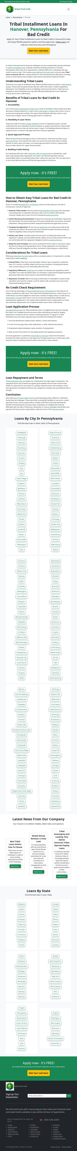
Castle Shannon (55, 709)
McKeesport (55, 499)
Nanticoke (55, 591)
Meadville (21, 622)
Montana (21, 992)
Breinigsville (21, 735)
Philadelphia (21, 433)
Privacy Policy (35, 1134)
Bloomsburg (21, 627)
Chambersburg (55, 448)
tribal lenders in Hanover (39, 336)
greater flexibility (32, 124)
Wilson (55, 735)
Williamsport (21, 545)
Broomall (55, 586)
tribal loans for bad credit (23, 256)
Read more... (15, 866)
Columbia (55, 612)
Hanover (55, 509)
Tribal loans (31, 270)
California (21, 924)
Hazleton (21, 524)
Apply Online (12, 1127)
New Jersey (55, 966)
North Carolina (55, 981)
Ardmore (21, 566)
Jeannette (21, 786)
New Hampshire (55, 961)
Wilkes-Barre (21, 504)
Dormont (55, 740)
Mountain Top (22, 658)
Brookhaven (55, 720)
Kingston (21, 602)
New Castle (55, 453)
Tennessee (21, 1033)
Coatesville (21, 607)
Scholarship (35, 1127)
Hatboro (55, 745)
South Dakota (21, 1028)
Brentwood (55, 622)
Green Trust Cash (22, 9)
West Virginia (55, 1023)
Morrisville (55, 637)
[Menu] (68, 9)
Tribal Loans (60, 42)
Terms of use (55, 1147)
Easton (21, 534)
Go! (69, 1096)
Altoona (21, 494)
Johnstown (55, 494)
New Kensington (22, 642)
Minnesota (21, 976)
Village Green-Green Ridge (21, 791)
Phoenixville (55, 489)
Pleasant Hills (55, 694)
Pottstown (55, 438)
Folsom (21, 801)
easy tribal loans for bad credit (43, 72)
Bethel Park (22, 514)
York (21, 468)
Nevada (55, 956)
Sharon (21, 612)
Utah (21, 1043)
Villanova (55, 760)
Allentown (21, 443)
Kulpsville (21, 760)
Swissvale (21, 796)
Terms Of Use (35, 1132)
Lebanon (21, 483)
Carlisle (55, 463)
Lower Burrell (21, 663)
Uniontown (55, 627)
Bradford (55, 786)
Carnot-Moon (21, 596)
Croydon (55, 632)
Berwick (55, 607)
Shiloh (21, 678)
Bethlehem (21, 489)
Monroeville (21, 539)
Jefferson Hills (21, 637)
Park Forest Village (21, 750)
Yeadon (21, 647)
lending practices (52, 215)
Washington (21, 591)
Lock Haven (55, 704)
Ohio (55, 992)
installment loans (16, 381)
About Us (11, 1129)
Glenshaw (55, 673)
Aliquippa (21, 704)
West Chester (55, 478)
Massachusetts (21, 966)
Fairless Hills (21, 725)
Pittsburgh (21, 438)
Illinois (55, 919)
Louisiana (55, 945)
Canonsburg (55, 647)
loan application (42, 227)
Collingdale (22, 765)
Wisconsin (55, 1028)
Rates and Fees (13, 1134)
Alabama (21, 904)
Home (8, 17)
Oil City (55, 658)
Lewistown (21, 806)
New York (55, 976)
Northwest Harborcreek (21, 730)
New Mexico (55, 971)
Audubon (21, 715)
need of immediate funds (16, 68)
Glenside (55, 796)
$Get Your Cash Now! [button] (38, 50)
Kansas (55, 935)
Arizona (21, 914)
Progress (21, 673)
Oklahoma (55, 997)
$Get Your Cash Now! (38, 184)
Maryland (21, 961)
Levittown (21, 499)
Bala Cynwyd (21, 740)
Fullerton (55, 514)
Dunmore (21, 561)
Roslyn (55, 617)
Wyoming (55, 1033)
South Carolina (21, 1023)
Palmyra (55, 791)
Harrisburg (22, 448)
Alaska (21, 909)
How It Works (13, 1132)
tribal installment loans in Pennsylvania (41, 291)
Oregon (21, 1008)
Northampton (55, 602)
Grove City (55, 781)
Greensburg (55, 534)
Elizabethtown (22, 652)
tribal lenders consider (47, 111)
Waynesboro (55, 571)
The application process (14, 310)
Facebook (56, 1125)
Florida (21, 945)
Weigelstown (55, 529)
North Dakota (55, 986)
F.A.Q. (10, 1136)
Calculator (34, 1129)
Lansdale (55, 483)
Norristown (22, 509)
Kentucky (55, 940)
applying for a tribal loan (29, 205)
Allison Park (55, 443)
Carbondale (21, 781)
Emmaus (21, 668)
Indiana (55, 550)
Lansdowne (55, 566)
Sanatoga (21, 776)
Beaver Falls (21, 755)
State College (21, 478)
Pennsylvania (17, 17)
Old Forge (55, 689)
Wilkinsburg (55, 545)
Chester (21, 519)
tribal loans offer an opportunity (39, 153)
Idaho (55, 914)
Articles (33, 1125)
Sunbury (55, 642)
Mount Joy (55, 715)
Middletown (55, 668)
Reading (22, 463)
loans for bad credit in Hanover (24, 398)
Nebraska (21, 997)
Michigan (21, 971)
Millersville (55, 699)
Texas (22, 1038)
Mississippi (22, 981)
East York (21, 771)
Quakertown (21, 699)
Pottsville (21, 586)
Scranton (21, 458)
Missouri (21, 986)
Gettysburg (55, 801)
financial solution (58, 409)
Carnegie (55, 765)
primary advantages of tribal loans (26, 109)
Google (55, 1127)
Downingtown (55, 755)
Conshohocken (21, 709)
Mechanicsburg (55, 678)
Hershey (55, 539)
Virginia (55, 1013)
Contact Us (34, 1136)
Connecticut (21, 935)
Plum (21, 550)
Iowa (55, 930)
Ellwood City (55, 806)
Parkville (55, 730)
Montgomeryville (22, 617)
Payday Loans (58, 1136)
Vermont (21, 1049)
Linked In (56, 1132)
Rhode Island (21, 1018)
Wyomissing (55, 561)
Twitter (55, 1129)
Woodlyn (55, 596)
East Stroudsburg (21, 694)
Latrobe (55, 771)
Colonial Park (55, 504)
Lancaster (21, 453)
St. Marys (21, 632)
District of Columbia (55, 1038)
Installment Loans (59, 1139)
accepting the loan (55, 240)
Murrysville (55, 468)
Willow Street (55, 652)
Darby (55, 581)
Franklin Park (55, 524)
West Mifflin (55, 473)
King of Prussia (55, 433)
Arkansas (21, 919)
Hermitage (55, 519)
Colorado (21, 930)
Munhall (55, 576)
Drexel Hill (21, 529)
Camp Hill (55, 750)
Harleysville (22, 745)
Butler (21, 581)
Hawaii (55, 909)
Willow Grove (21, 571)
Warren (21, 689)
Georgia (55, 904)
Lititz (55, 663)
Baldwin (55, 458)
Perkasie (22, 720)
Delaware (21, 940)
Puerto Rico (55, 1043)
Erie (21, 473)
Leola (55, 776)
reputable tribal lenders (50, 211)
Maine (21, 956)
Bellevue (55, 725)
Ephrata (21, 576)
